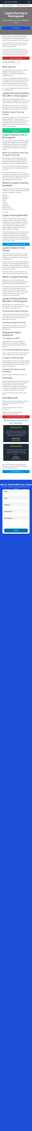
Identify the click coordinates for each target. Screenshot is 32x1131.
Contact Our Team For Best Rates (16, 244)
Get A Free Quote (16, 471)
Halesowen (19, 412)
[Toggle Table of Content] (17, 62)
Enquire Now (16, 476)
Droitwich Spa (12, 412)
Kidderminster (6, 414)
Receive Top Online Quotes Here (16, 417)
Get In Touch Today (16, 58)
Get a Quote (16, 28)
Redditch (4, 412)
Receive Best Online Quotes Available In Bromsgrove (16, 130)
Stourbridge (14, 414)
